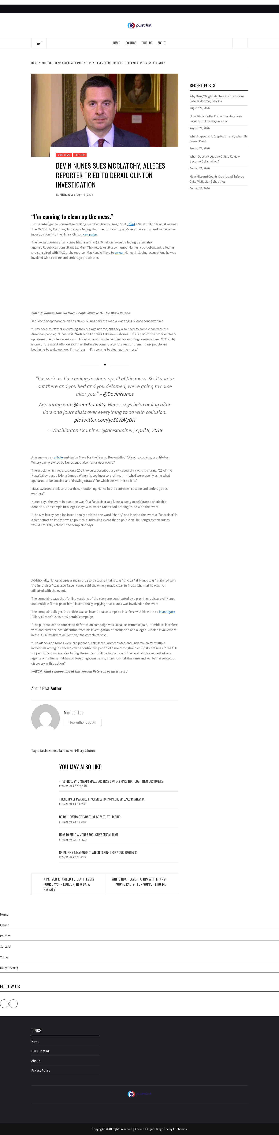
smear (119, 252)
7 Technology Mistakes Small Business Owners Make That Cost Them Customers (111, 781)
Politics (131, 43)
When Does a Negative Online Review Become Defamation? (215, 158)
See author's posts (82, 722)
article (58, 457)
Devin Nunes (48, 750)
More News (64, 154)
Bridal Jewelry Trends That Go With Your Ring (90, 817)
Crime (4, 957)
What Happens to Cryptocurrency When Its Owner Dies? (218, 138)
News (116, 43)
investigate (167, 611)
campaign (90, 234)
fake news (66, 750)
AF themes (180, 1129)
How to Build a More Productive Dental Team (88, 834)
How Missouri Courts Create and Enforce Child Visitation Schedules (217, 179)
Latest (4, 925)
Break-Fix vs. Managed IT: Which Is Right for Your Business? (98, 852)
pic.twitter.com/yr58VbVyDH (104, 419)
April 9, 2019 (149, 430)
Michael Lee (68, 194)
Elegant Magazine (157, 1129)
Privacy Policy (40, 1070)
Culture (147, 43)
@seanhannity (89, 404)
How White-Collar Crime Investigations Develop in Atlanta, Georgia (216, 118)
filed (131, 224)
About (162, 43)
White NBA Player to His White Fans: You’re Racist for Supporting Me (139, 882)
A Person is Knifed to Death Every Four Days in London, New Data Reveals (69, 884)
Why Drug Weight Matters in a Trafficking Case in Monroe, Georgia (217, 98)
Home (4, 914)
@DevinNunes (118, 393)
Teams (65, 786)
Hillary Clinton (85, 750)
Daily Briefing (9, 968)
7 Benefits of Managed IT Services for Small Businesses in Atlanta (101, 799)
